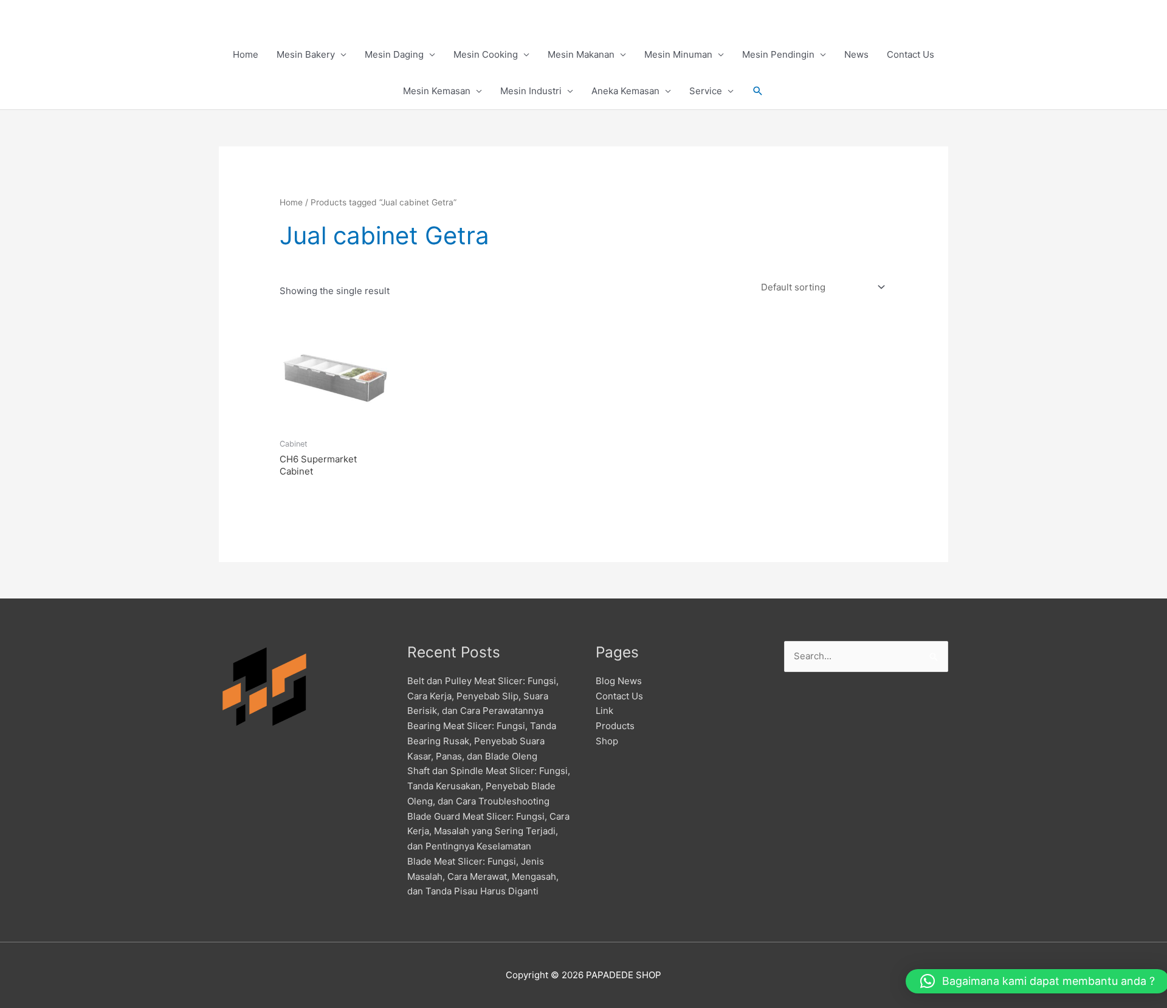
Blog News (619, 681)
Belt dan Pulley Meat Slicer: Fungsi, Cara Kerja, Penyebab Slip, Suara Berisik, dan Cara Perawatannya (483, 696)
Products (615, 726)
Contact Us (910, 54)
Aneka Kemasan (625, 91)
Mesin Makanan (581, 54)
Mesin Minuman (678, 54)
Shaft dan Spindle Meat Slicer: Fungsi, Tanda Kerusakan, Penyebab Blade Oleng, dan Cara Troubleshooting (488, 786)
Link (604, 710)
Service (705, 91)
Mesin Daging (394, 54)
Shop (607, 741)
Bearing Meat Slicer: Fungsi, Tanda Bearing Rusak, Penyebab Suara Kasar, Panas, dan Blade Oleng (481, 741)
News (856, 54)
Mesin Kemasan (436, 91)
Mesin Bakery (306, 54)
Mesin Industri (531, 91)
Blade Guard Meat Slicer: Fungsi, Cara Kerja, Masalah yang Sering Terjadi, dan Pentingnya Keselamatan (488, 831)
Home (245, 54)
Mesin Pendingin (778, 54)
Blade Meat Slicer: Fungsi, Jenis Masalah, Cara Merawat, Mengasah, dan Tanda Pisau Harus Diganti (483, 876)
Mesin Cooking (485, 54)
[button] (758, 91)
